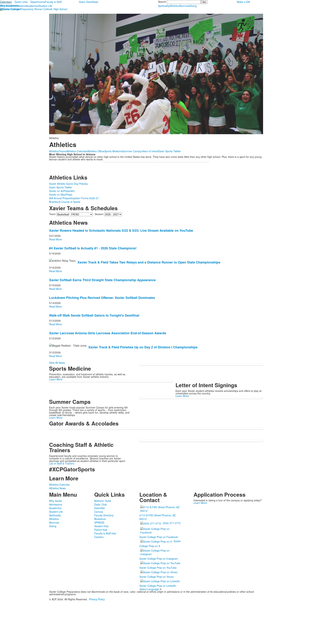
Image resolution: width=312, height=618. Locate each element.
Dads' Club (100, 504)
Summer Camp (131, 151)
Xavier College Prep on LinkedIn (157, 585)
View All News (57, 362)
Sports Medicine (113, 151)
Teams (62, 151)
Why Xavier (6, 6)
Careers (98, 537)
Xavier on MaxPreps (60, 194)
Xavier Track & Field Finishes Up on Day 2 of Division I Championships (143, 347)
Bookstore (100, 519)
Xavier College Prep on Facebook (158, 537)
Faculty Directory (104, 515)
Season (99, 214)
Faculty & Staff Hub (105, 533)
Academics (32, 6)
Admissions (19, 6)
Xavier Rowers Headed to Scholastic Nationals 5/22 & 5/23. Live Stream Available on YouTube (121, 230)
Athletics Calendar (10, 9)
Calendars (6, 2)
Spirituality (164, 6)
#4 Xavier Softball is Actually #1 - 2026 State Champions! (92, 248)
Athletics (174, 6)
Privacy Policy (97, 599)
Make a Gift (243, 2)
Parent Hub (100, 529)
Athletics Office (95, 151)
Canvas (98, 511)
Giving (193, 6)
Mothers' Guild (102, 501)
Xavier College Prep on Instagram (158, 558)
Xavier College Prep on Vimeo (156, 576)
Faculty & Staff (53, 2)
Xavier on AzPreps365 (62, 191)
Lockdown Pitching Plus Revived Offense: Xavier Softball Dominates (102, 297)
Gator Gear (85, 2)
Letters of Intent (149, 151)
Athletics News (57, 488)
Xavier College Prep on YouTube (158, 567)
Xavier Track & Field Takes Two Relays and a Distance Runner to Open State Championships (148, 262)
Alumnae (184, 6)
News (95, 2)
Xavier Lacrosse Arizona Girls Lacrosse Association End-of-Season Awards (107, 333)
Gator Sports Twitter (169, 151)
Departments (37, 2)
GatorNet (99, 508)
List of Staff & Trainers (61, 463)
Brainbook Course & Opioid (64, 202)
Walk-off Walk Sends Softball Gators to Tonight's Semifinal (94, 315)
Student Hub (101, 526)
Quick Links (21, 2)
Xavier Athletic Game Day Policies (68, 183)
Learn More (55, 379)
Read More (55, 239)
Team (52, 214)
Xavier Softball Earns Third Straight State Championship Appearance (102, 280)
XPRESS (99, 522)
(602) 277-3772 (172, 523)
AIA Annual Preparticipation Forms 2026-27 (74, 198)
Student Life (45, 6)
